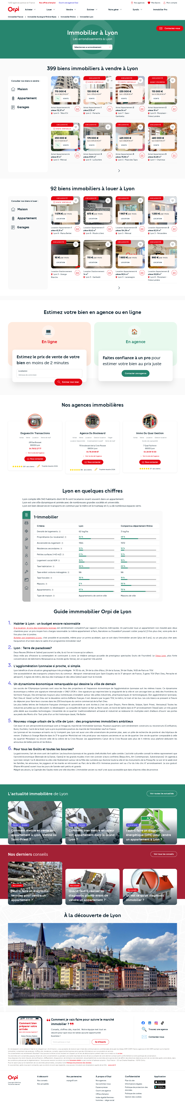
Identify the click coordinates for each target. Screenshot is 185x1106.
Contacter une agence (135, 373)
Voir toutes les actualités (162, 793)
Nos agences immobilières (93, 405)
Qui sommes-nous (103, 1084)
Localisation (22, 371)
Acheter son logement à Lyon (28, 638)
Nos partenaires (74, 1076)
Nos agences (101, 1080)
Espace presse (102, 1087)
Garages (22, 107)
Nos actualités (43, 1084)
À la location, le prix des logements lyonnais (35, 628)
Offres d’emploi (102, 1094)
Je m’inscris (100, 1042)
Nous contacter (36, 459)
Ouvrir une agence (103, 1091)
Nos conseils (42, 1080)
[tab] (26, 515)
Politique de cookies (133, 1093)
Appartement (27, 98)
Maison (22, 89)
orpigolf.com (71, 1080)
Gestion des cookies (133, 1097)
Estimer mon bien (70, 382)
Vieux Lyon (160, 655)
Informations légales (133, 1084)
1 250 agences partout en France (21, 3)
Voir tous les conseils (164, 854)
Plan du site (129, 1080)
